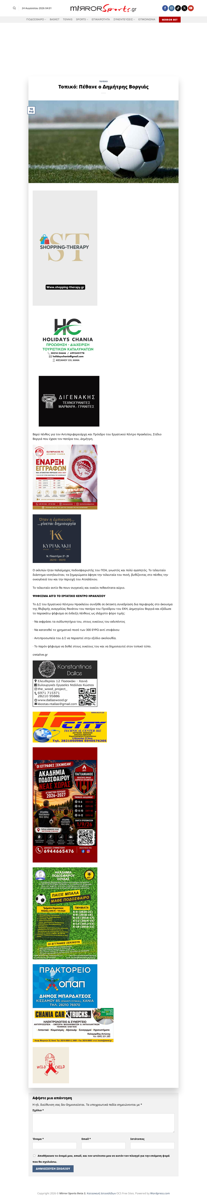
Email (86, 1139)
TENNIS (67, 19)
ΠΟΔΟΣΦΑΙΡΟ (35, 19)
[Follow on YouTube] (191, 8)
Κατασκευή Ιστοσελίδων (101, 1193)
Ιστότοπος (137, 1139)
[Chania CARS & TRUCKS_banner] (73, 1025)
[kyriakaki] (57, 538)
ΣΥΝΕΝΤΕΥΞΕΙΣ (123, 19)
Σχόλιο (38, 1110)
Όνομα (38, 1139)
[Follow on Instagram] (171, 8)
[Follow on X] (184, 8)
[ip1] (70, 727)
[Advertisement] (103, 47)
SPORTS (81, 19)
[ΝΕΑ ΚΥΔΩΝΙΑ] (65, 477)
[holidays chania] (68, 338)
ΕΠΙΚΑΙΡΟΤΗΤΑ (101, 19)
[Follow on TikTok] (178, 8)
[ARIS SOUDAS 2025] (65, 913)
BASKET (55, 19)
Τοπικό (103, 81)
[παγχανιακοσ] (65, 804)
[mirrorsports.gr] (104, 8)
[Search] (14, 8)
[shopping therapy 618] (65, 248)
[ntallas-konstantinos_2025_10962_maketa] (65, 683)
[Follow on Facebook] (165, 8)
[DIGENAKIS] (69, 401)
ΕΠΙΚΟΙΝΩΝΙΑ (146, 19)
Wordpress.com (160, 1193)
